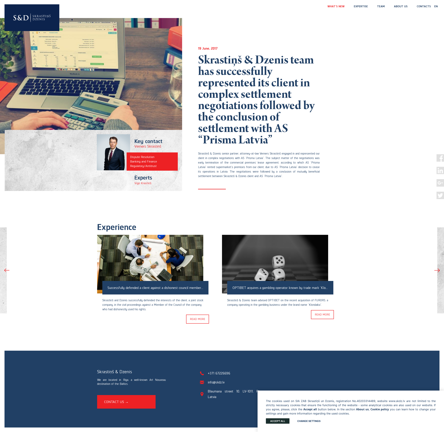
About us (401, 6)
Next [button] (437, 270)
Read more (197, 319)
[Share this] (440, 158)
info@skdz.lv (216, 382)
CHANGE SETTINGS (309, 421)
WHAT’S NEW (336, 6)
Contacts (424, 6)
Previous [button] (7, 270)
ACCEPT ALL (277, 421)
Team (381, 6)
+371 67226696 (219, 373)
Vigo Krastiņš (142, 183)
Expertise (361, 6)
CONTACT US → (116, 402)
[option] (159, 278)
